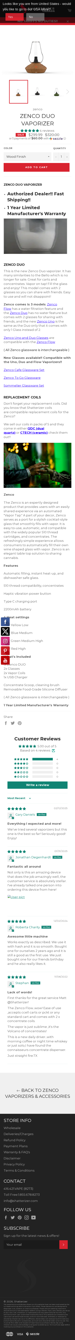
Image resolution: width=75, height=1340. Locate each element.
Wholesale (12, 1128)
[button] (30, 130)
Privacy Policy (14, 1164)
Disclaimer (12, 1158)
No (31, 17)
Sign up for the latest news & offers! (31, 1236)
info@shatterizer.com (21, 1201)
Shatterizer (20, 1301)
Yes (10, 17)
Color (8, 148)
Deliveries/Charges (18, 1134)
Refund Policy (14, 1140)
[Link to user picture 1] (16, 903)
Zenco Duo (18, 313)
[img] (16, 809)
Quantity (59, 148)
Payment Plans (16, 1146)
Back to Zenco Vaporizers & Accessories (37, 1093)
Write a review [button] (37, 785)
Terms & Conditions (19, 1170)
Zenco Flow (46, 342)
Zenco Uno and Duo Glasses (26, 338)
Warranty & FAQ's (17, 1152)
